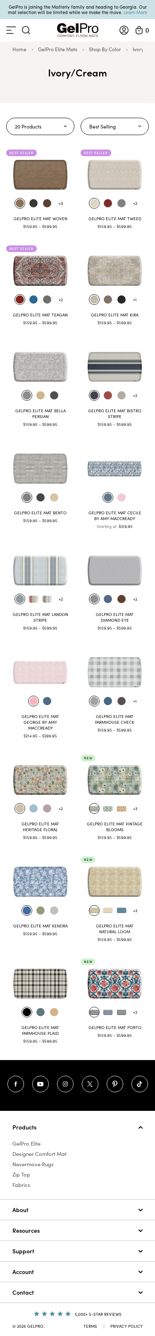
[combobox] (40, 126)
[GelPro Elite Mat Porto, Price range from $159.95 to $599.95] (115, 983)
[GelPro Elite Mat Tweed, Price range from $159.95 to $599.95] (115, 175)
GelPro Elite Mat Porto (114, 1027)
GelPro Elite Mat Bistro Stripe (114, 413)
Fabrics (21, 1185)
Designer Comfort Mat (39, 1154)
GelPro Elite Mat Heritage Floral (40, 826)
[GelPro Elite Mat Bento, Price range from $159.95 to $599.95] (40, 468)
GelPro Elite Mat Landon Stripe (40, 617)
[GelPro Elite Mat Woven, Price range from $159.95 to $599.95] (40, 175)
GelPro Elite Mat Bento (40, 513)
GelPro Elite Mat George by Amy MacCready (40, 722)
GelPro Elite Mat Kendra (40, 926)
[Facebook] (15, 1084)
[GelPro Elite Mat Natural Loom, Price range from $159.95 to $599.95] (115, 881)
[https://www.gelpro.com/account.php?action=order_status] (124, 30)
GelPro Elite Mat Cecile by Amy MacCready (114, 515)
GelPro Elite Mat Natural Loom (115, 928)
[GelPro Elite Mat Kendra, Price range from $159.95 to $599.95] (40, 881)
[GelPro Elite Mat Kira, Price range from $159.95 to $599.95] (115, 270)
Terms (90, 1326)
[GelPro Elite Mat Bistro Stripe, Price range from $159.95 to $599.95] (115, 367)
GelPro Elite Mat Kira (114, 315)
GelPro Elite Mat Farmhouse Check (114, 719)
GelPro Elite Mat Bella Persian (40, 413)
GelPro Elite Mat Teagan (40, 315)
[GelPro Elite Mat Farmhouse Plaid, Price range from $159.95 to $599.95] (40, 983)
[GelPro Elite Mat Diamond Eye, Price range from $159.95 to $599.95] (115, 570)
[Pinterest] (115, 1084)
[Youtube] (40, 1084)
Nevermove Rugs (33, 1164)
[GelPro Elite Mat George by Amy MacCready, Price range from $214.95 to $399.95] (40, 672)
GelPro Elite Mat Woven (40, 218)
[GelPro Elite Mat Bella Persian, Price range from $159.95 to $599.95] (40, 367)
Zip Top (21, 1174)
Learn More (135, 12)
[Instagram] (65, 1084)
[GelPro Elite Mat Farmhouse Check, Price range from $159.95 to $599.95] (115, 672)
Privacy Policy (126, 1326)
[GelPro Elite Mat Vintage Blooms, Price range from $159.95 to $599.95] (115, 780)
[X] (90, 1084)
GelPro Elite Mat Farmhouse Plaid (40, 1030)
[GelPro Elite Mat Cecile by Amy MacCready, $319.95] (115, 468)
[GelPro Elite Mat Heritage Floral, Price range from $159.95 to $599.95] (40, 780)
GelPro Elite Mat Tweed (114, 218)
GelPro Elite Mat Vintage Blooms (115, 826)
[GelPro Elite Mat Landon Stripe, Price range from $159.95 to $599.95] (40, 570)
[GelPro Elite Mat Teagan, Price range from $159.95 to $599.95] (40, 270)
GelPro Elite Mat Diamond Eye (115, 617)
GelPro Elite (26, 1143)
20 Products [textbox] (28, 126)
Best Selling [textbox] (102, 126)
